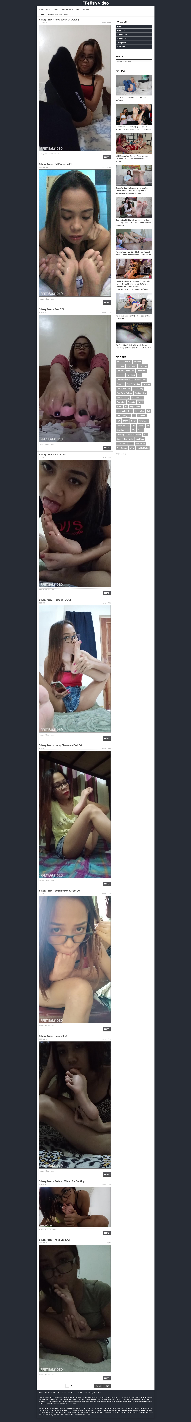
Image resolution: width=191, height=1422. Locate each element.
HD (126, 406)
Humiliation (139, 411)
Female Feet (140, 380)
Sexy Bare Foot (123, 430)
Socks (138, 435)
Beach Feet (131, 366)
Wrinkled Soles (143, 448)
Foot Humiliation (123, 389)
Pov (133, 426)
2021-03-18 (43, 312)
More (106, 157)
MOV (118, 421)
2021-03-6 (43, 894)
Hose (130, 411)
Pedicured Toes (123, 426)
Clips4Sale (141, 371)
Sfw (133, 430)
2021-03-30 (43, 167)
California (143, 366)
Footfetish (121, 402)
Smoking (130, 435)
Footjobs (131, 402)
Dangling (120, 375)
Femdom (120, 384)
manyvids (142, 415)
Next (107, 1386)
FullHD (119, 406)
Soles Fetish (122, 439)
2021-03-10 (43, 748)
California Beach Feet (125, 371)
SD (148, 426)
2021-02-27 (43, 1039)
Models (41, 299)
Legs (119, 415)
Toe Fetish (53, 1229)
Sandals (141, 426)
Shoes (140, 430)
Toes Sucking (122, 448)
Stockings (139, 439)
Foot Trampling (123, 398)
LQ (134, 415)
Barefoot (120, 366)
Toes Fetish (140, 444)
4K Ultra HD (126, 362)
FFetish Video (95, 3)
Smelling (120, 435)
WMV (132, 448)
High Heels (121, 411)
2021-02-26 (43, 1243)
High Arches (135, 406)
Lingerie (126, 415)
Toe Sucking (122, 444)
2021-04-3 (43, 23)
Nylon (133, 421)
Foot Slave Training (124, 393)
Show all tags (121, 454)
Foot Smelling (140, 393)
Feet (139, 375)
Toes (131, 444)
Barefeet (137, 362)
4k (118, 362)
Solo (131, 439)
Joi (148, 411)
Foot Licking (138, 389)
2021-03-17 (43, 458)
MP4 (126, 420)
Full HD (140, 402)
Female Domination (125, 380)
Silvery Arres (43, 154)
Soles (145, 435)
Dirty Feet (131, 375)
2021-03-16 (43, 603)
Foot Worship (54, 154)
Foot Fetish (146, 384)
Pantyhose (143, 421)
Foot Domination (133, 384)
